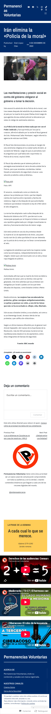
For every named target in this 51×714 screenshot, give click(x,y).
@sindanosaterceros (17, 492)
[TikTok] (46, 7)
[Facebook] (33, 7)
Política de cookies (28, 703)
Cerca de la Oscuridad (12, 691)
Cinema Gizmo (9, 687)
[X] (37, 7)
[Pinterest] (42, 10)
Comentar (37, 415)
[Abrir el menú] (45, 13)
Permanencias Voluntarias (25, 657)
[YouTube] (29, 7)
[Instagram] (42, 7)
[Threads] (46, 10)
